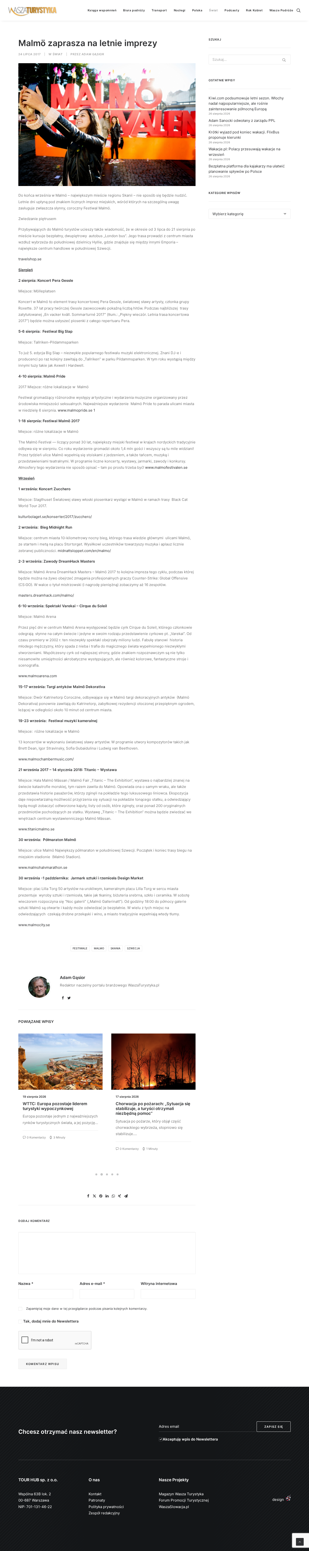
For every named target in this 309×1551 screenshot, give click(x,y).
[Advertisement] (250, 267)
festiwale (80, 948)
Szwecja (133, 948)
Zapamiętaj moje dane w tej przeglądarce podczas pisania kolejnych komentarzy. (86, 1308)
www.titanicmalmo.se (36, 829)
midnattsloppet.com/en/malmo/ (84, 550)
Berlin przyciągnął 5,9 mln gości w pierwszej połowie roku (149, 1106)
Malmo (99, 948)
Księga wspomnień (102, 10)
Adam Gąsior (93, 54)
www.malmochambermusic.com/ (46, 759)
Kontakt (95, 1494)
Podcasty (232, 10)
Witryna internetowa (159, 1283)
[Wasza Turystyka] (32, 10)
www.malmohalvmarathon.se (42, 867)
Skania (115, 948)
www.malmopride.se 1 (76, 410)
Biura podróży (134, 10)
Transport (159, 10)
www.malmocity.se (34, 925)
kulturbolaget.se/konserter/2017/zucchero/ (56, 516)
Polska (197, 10)
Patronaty (97, 1500)
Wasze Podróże (281, 10)
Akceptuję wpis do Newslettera (190, 1439)
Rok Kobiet (254, 10)
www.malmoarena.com (37, 676)
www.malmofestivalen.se (166, 467)
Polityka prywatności (106, 1506)
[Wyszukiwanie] (298, 10)
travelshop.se (30, 259)
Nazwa (25, 1283)
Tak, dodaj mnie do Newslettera (50, 1321)
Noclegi (179, 10)
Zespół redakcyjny (104, 1513)
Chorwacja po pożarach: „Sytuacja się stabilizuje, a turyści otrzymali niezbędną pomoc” (60, 1108)
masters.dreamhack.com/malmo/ (46, 595)
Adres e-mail (92, 1283)
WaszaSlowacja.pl (174, 1506)
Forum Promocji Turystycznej (184, 1500)
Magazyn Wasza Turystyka (181, 1494)
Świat (213, 10)
